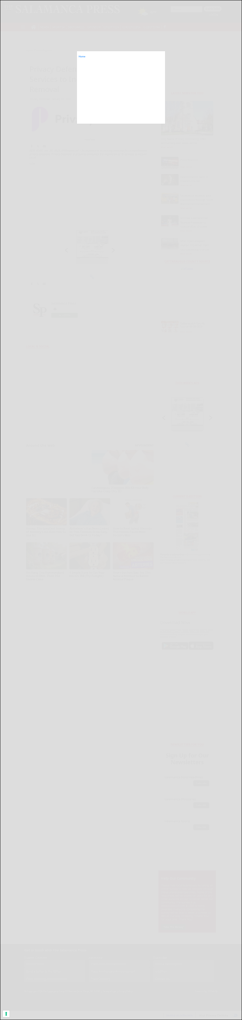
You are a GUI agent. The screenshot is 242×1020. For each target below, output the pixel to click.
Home (82, 56)
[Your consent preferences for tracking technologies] (6, 1013)
